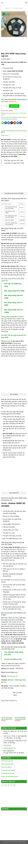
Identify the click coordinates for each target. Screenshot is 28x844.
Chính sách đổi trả (6, 767)
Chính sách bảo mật (7, 761)
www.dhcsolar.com (12, 676)
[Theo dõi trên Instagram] (5, 785)
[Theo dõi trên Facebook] (2, 785)
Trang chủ (8, 8)
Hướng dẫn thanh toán (7, 773)
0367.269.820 (7, 745)
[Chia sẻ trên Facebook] (5, 122)
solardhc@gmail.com (10, 748)
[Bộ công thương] (14, 802)
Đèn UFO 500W (13, 119)
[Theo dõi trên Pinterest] (14, 785)
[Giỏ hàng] (26, 2)
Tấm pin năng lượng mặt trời (10, 316)
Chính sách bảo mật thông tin (9, 776)
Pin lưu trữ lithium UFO (13, 659)
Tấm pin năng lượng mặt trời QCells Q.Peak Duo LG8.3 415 (7, 718)
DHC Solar (19, 152)
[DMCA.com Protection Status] (12, 793)
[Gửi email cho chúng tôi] (11, 785)
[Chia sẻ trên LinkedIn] (17, 122)
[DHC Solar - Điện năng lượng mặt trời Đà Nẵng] (14, 2)
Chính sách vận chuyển (8, 770)
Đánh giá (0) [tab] (4, 135)
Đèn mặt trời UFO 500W (10, 117)
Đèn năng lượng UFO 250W (14, 291)
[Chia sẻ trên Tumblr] (20, 122)
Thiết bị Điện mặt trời (17, 8)
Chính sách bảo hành (7, 764)
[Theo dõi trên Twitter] (8, 785)
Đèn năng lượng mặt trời (13, 113)
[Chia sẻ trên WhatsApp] (2, 122)
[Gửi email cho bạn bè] (11, 122)
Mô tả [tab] (3, 132)
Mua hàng (14, 106)
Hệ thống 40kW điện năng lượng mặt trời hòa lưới (20, 718)
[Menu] (2, 3)
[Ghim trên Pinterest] (14, 122)
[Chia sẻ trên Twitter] (8, 122)
